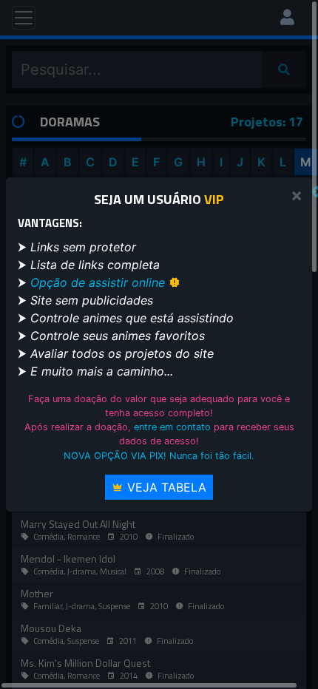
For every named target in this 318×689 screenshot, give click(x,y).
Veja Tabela (165, 487)
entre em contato (172, 426)
